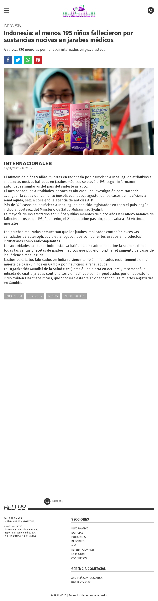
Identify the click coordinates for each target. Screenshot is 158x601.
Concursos (79, 558)
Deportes (77, 541)
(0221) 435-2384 (81, 582)
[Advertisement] (79, 333)
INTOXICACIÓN (74, 296)
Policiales (78, 537)
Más (73, 545)
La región (78, 554)
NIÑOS (53, 296)
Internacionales (83, 549)
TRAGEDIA (35, 296)
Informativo (79, 528)
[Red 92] (79, 10)
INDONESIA (14, 296)
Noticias (77, 532)
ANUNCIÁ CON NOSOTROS (87, 578)
